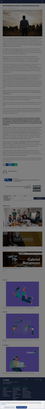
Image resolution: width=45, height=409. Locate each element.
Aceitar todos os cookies (22, 407)
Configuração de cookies (9, 407)
